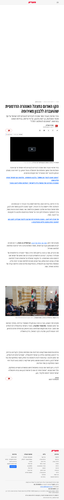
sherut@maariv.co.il (46, 487)
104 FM (30, 468)
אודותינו (44, 474)
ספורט (57, 463)
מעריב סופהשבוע (41, 466)
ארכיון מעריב (43, 472)
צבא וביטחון (38, 102)
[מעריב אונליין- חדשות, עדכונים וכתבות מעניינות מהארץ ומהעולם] (32, 2)
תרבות (57, 468)
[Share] (57, 130)
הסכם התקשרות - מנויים (11, 459)
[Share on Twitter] (48, 130)
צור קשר (44, 457)
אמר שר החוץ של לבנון (39, 243)
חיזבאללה (56, 379)
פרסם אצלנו (43, 459)
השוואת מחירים (28, 472)
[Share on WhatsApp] (44, 130)
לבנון (50, 379)
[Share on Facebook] (52, 130)
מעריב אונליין (50, 125)
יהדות (57, 472)
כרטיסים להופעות (55, 477)
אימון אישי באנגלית (27, 457)
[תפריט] (60, 2)
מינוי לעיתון (43, 470)
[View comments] (8, 130)
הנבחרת (57, 470)
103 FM (30, 463)
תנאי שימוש (14, 457)
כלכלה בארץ (56, 461)
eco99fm (29, 466)
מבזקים (57, 459)
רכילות (57, 466)
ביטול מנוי (43, 477)
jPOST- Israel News (27, 459)
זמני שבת (30, 470)
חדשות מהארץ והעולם (49, 102)
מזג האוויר (56, 474)
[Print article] (39, 130)
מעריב (57, 102)
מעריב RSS (43, 463)
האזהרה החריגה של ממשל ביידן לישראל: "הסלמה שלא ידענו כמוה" (34, 183)
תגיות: (57, 378)
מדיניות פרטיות (13, 461)
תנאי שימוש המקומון (12, 463)
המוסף (44, 468)
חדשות (57, 457)
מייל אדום (43, 461)
